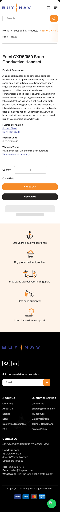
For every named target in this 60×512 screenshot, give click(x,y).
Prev (5, 36)
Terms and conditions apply (16, 154)
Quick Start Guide (11, 132)
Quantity (6, 170)
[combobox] (30, 18)
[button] (30, 207)
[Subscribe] (46, 382)
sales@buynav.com (21, 470)
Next (14, 36)
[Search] (54, 18)
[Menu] (55, 7)
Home (5, 30)
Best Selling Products (26, 30)
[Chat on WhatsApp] (51, 503)
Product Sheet (9, 128)
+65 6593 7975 (15, 466)
